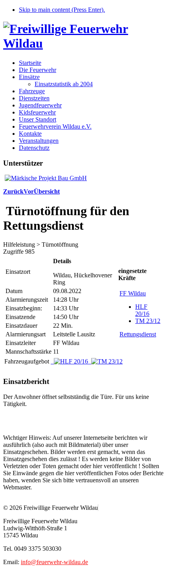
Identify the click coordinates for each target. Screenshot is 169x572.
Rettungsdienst (137, 334)
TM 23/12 (147, 320)
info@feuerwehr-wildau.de (54, 562)
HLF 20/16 (142, 310)
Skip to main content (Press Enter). (62, 9)
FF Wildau (132, 293)
